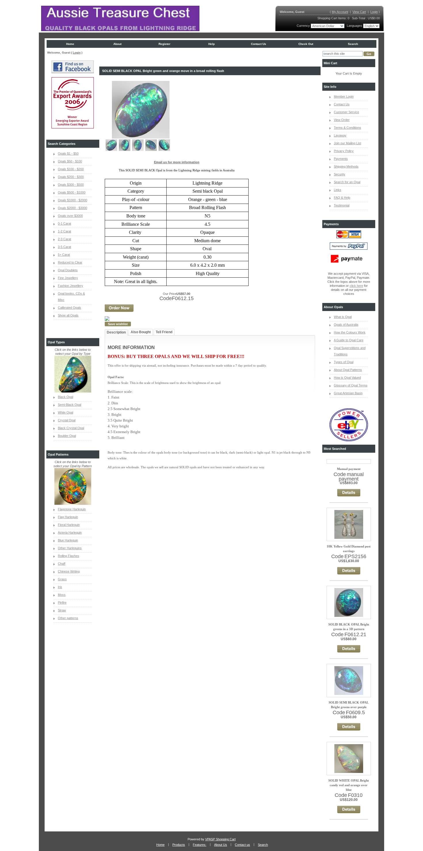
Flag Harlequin (68, 517)
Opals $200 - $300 (71, 177)
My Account (340, 12)
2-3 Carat (64, 239)
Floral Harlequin (69, 524)
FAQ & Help (342, 197)
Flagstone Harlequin (72, 509)
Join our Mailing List (347, 143)
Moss (62, 594)
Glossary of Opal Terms (350, 385)
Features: (199, 844)
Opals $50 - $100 (70, 161)
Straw (62, 610)
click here (356, 285)
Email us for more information (176, 162)
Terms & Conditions (347, 127)
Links (337, 190)
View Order (342, 120)
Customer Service (346, 112)
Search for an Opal (347, 182)
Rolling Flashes (68, 556)
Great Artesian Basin (348, 393)
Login (374, 12)
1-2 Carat (64, 231)
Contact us (258, 44)
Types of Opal (343, 362)
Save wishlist (118, 324)
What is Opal (343, 317)
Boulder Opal (67, 435)
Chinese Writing (69, 571)
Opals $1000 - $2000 (72, 200)
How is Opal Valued (347, 377)
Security (339, 174)
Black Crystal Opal (71, 428)
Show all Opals (68, 315)
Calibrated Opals (69, 307)
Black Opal (65, 397)
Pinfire (62, 602)
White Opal (65, 412)
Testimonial (341, 205)
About (117, 44)
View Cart (359, 12)
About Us (220, 844)
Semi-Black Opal (69, 404)
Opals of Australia (346, 324)
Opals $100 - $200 (71, 169)
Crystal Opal (66, 420)
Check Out (305, 44)
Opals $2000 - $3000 (72, 208)
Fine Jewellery (68, 278)
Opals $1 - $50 (68, 153)
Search (353, 44)
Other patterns (68, 618)
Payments (341, 158)
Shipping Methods (346, 166)
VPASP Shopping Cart (220, 839)
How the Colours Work (349, 332)
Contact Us (342, 104)
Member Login (344, 96)
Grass (62, 579)
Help (211, 44)
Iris (60, 587)
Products (178, 844)
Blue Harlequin (68, 540)
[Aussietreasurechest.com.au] (120, 18)
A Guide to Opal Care (348, 340)
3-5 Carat (64, 247)
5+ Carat (64, 254)
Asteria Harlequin (70, 532)
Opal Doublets (68, 270)
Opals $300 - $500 (71, 184)
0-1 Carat (64, 223)
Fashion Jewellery (70, 285)
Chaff (61, 563)
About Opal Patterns (348, 370)
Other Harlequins (70, 548)
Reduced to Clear (70, 262)
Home (70, 44)
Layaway (340, 135)
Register (164, 44)
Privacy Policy (344, 151)
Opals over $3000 (70, 215)
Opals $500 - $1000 (71, 192)
